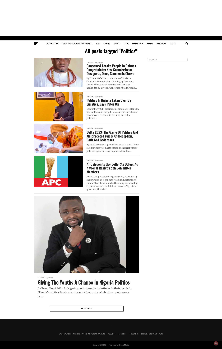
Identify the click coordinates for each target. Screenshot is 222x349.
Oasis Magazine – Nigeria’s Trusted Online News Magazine (69, 43)
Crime (126, 43)
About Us (111, 333)
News (98, 43)
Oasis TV (106, 43)
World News (161, 43)
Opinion (150, 43)
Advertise (122, 333)
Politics (117, 43)
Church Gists (137, 43)
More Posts (86, 309)
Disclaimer (134, 333)
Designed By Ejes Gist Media (152, 333)
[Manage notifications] (216, 343)
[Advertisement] (111, 18)
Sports (172, 43)
